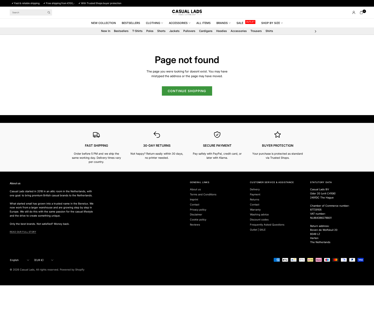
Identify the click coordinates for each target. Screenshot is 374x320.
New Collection (103, 23)
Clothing (153, 23)
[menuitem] (105, 23)
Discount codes (259, 219)
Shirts (269, 31)
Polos (149, 31)
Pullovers (189, 31)
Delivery (255, 189)
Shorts (161, 31)
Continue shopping (187, 91)
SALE (239, 23)
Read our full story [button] (23, 231)
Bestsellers (131, 23)
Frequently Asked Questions (267, 224)
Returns (254, 199)
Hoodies (221, 31)
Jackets (174, 31)
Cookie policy (198, 219)
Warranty (255, 209)
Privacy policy (198, 209)
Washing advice (259, 214)
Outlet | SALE (258, 229)
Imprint (194, 199)
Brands (222, 23)
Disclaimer (196, 214)
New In (105, 31)
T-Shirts (137, 31)
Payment (255, 194)
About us (195, 189)
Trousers (256, 31)
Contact (194, 204)
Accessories (178, 23)
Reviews (195, 224)
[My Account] (354, 12)
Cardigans (206, 31)
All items (203, 23)
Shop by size (270, 23)
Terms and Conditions (203, 194)
